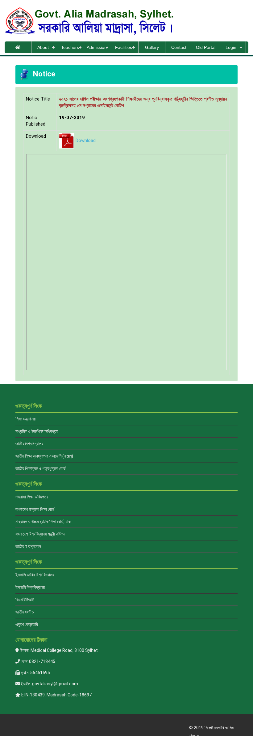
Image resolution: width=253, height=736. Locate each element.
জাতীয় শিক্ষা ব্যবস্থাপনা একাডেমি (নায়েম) (44, 456)
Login (231, 47)
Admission (97, 47)
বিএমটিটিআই (24, 599)
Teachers (70, 47)
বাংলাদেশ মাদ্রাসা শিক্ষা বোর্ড (34, 509)
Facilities (123, 47)
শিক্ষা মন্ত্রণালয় (25, 418)
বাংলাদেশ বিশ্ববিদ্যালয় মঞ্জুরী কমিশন (40, 534)
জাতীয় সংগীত (24, 611)
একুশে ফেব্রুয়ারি (26, 624)
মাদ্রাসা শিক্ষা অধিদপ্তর (31, 496)
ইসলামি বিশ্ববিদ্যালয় (30, 587)
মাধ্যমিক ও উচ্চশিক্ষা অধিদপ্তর (36, 431)
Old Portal (205, 47)
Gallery (152, 47)
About (43, 47)
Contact (178, 47)
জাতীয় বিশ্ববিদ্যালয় (29, 443)
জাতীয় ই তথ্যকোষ (28, 546)
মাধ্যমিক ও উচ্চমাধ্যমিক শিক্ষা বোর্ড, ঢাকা (43, 521)
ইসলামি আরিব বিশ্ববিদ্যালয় (34, 574)
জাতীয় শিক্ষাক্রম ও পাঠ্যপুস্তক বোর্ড (40, 468)
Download (86, 140)
